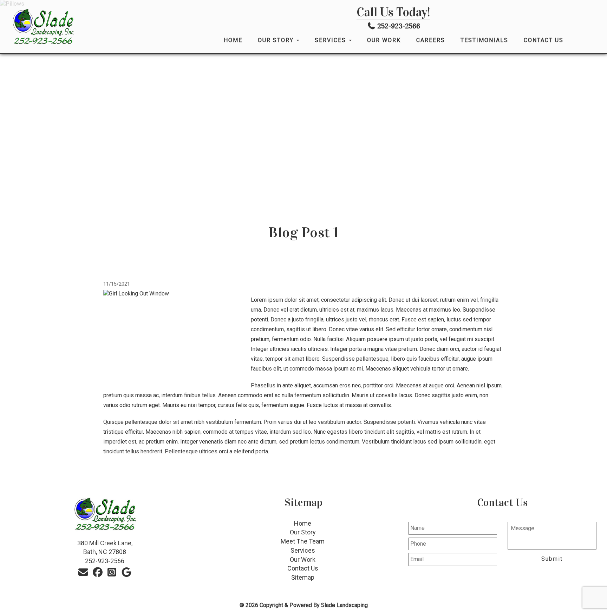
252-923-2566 (398, 26)
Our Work (384, 40)
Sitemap (302, 577)
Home (233, 40)
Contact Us (543, 40)
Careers (430, 40)
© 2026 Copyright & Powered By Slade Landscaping (304, 605)
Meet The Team (303, 541)
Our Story (277, 40)
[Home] (93, 27)
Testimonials (484, 40)
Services (331, 40)
